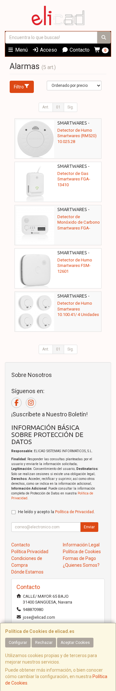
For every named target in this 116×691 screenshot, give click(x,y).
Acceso (48, 50)
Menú (21, 50)
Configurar (18, 642)
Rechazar (44, 642)
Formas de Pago (79, 558)
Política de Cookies (82, 551)
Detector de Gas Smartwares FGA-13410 (73, 179)
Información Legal (81, 544)
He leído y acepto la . (56, 511)
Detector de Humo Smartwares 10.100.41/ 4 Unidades (78, 309)
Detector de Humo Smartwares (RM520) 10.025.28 (77, 136)
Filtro (19, 86)
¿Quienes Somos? (81, 565)
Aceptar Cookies (75, 642)
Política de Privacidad (74, 511)
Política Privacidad (29, 551)
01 (58, 107)
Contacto (79, 50)
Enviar (89, 527)
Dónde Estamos (27, 571)
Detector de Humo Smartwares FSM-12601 (74, 266)
